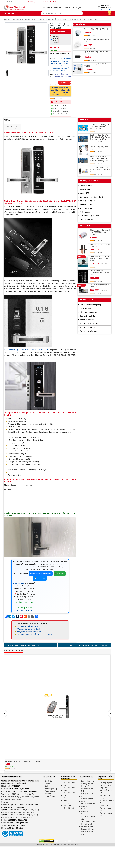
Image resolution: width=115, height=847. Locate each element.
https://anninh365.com (16, 825)
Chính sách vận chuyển (60, 114)
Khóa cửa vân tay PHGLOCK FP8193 (95, 65)
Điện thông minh (86, 208)
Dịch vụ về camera (87, 320)
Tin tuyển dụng (50, 796)
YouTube (29, 610)
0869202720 (106, 8)
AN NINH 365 (18, 583)
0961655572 (106, 5)
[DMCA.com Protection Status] (46, 841)
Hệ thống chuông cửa (88, 201)
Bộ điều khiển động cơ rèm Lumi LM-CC (96, 53)
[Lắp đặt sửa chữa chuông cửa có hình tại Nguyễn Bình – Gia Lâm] (83, 128)
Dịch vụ (47, 786)
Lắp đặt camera (87, 826)
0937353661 (75, 844)
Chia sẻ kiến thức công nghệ (90, 305)
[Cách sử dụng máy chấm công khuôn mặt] (83, 150)
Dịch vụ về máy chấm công (90, 323)
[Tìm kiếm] (43, 13)
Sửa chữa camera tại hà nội (88, 805)
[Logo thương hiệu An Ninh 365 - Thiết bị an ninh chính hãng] (14, 8)
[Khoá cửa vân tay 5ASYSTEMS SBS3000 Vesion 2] (57, 707)
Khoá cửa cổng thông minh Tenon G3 (100, 286)
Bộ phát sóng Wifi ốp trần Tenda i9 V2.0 (96, 41)
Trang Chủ (7, 19)
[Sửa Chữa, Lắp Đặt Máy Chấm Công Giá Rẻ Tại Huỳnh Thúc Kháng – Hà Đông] (83, 160)
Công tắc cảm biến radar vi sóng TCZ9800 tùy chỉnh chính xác (100, 232)
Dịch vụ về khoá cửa (87, 327)
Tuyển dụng (58, 8)
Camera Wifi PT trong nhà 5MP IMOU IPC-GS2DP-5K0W (99, 258)
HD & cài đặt (69, 8)
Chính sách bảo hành (60, 108)
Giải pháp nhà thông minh (89, 312)
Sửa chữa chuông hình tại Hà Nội (88, 822)
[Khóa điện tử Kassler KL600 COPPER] (83, 249)
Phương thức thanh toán (50, 792)
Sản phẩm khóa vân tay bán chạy (29, 632)
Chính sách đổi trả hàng (60, 111)
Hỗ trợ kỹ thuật (68, 808)
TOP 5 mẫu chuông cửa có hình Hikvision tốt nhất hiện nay (100, 169)
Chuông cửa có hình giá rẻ (87, 785)
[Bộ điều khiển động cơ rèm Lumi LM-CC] (78, 56)
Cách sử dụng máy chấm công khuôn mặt (99, 148)
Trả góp (78, 8)
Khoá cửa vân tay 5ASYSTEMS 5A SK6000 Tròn (99, 273)
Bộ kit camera (85, 189)
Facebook (20, 610)
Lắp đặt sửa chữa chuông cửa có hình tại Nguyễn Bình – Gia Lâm (99, 126)
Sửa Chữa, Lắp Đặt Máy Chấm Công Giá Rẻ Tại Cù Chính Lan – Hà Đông (100, 137)
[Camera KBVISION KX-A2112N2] (78, 33)
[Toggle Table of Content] (16, 127)
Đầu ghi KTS (84, 193)
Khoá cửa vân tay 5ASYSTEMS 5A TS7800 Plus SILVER (79, 19)
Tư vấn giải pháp (86, 308)
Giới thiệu (48, 781)
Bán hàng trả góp (51, 789)
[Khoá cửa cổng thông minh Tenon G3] (83, 289)
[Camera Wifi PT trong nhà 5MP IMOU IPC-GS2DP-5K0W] (83, 262)
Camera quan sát (86, 186)
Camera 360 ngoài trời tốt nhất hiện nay (88, 831)
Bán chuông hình (87, 781)
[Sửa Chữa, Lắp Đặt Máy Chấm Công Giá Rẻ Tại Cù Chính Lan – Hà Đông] (83, 139)
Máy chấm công (86, 204)
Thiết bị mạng (85, 212)
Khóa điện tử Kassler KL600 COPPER (100, 245)
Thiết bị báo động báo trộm (89, 216)
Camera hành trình (86, 219)
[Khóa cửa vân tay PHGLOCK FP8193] (78, 69)
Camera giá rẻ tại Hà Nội (87, 800)
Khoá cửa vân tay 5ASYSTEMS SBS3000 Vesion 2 (23, 761)
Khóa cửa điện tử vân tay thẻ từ (29, 629)
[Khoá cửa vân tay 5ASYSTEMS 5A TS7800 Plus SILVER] (26, 45)
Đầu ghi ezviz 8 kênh (87, 795)
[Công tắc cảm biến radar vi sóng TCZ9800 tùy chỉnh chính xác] (83, 236)
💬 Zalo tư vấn (39, 578)
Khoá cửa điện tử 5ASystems (21, 19)
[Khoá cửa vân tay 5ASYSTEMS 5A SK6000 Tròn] (83, 276)
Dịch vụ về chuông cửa (88, 331)
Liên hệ (108, 2)
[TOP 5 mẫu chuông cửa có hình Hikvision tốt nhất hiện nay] (83, 171)
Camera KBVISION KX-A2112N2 (96, 29)
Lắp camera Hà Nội (87, 790)
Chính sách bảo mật (59, 105)
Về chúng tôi (47, 8)
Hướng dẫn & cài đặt (87, 316)
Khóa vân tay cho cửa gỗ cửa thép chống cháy (46, 19)
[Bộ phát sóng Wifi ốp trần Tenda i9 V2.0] (78, 44)
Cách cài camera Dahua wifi (87, 810)
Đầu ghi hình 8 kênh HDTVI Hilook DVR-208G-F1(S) (88, 645)
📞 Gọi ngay (59, 573)
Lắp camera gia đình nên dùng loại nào (88, 816)
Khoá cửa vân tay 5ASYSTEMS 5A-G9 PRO (23, 645)
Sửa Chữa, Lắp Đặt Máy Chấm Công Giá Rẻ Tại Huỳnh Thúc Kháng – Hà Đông (99, 159)
